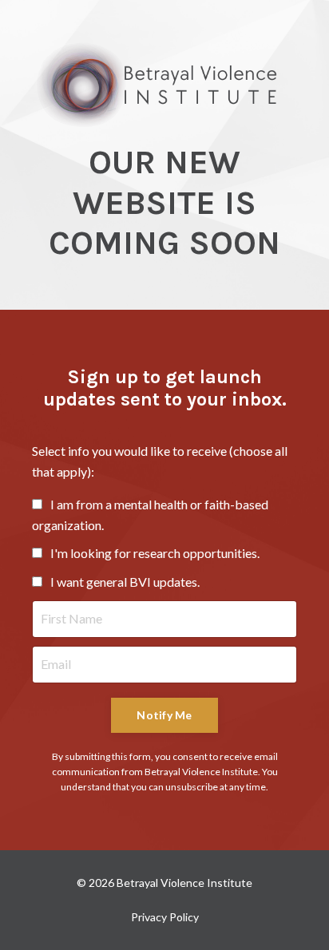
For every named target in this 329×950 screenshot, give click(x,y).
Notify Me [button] (164, 715)
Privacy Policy (165, 917)
